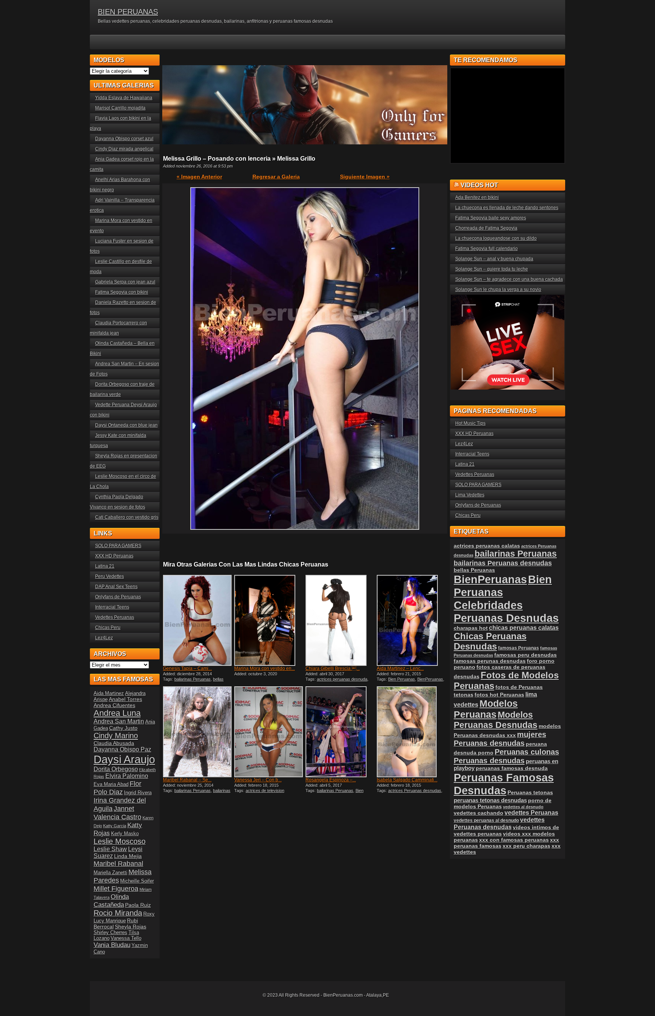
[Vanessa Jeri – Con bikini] (269, 731)
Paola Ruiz (138, 905)
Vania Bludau (112, 945)
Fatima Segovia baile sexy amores (490, 218)
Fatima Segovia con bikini (121, 292)
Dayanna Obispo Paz (122, 749)
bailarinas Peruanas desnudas (196, 792)
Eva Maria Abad (111, 784)
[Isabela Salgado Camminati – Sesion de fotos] (412, 731)
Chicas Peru (108, 627)
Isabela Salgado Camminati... (407, 780)
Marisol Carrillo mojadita (120, 108)
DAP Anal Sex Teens (116, 586)
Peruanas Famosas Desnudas (504, 784)
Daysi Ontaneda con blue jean (126, 425)
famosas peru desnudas (525, 655)
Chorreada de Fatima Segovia (486, 228)
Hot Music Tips (470, 423)
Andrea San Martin (119, 721)
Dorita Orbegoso (116, 769)
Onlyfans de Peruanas (118, 597)
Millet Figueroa (116, 888)
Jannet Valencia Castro (117, 813)
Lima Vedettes (469, 495)
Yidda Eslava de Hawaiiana (123, 97)
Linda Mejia (128, 856)
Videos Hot (479, 185)
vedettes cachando (478, 813)
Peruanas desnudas (489, 760)
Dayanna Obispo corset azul (124, 138)
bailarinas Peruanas (192, 679)
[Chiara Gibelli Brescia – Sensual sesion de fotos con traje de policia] (340, 620)
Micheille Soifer (137, 881)
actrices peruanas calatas (487, 546)
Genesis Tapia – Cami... (187, 668)
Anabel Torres (125, 699)
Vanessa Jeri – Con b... (258, 780)
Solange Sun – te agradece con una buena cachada (509, 279)
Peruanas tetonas (530, 792)
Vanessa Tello (126, 938)
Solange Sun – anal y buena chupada (494, 258)
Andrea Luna (117, 713)
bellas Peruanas (474, 570)
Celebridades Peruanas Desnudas (506, 611)
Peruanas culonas (527, 752)
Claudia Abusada (114, 743)
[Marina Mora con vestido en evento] (269, 620)
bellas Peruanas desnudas (193, 681)
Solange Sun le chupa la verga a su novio (498, 289)
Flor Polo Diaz (117, 788)
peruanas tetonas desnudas (490, 800)
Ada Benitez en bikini (477, 197)
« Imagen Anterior (199, 177)
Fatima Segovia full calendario (486, 248)
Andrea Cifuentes (114, 705)
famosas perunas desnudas (490, 661)
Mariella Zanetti (110, 872)
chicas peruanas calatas (524, 628)
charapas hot (471, 628)
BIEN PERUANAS (128, 12)
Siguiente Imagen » (365, 177)
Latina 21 (104, 566)
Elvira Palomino (126, 776)
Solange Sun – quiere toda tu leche (491, 269)
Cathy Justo (123, 728)
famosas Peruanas (518, 648)
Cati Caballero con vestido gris (126, 517)
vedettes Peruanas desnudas (499, 823)
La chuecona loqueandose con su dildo (496, 238)
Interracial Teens (112, 607)
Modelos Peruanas (486, 709)
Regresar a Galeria (276, 177)
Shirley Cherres (110, 932)
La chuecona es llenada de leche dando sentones (506, 207)
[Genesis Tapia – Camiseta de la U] (198, 620)
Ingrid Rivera (138, 792)
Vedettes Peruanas (114, 617)
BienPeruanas (430, 679)
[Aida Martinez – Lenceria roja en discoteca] (412, 620)
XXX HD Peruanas (114, 556)
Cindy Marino (116, 735)
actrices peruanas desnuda (342, 679)
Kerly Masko (125, 833)
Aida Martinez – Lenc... (400, 668)
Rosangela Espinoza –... (331, 780)
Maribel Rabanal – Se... (187, 780)
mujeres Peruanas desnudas (500, 738)
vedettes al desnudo (523, 807)
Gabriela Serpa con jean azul (125, 282)
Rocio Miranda (118, 913)
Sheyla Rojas (130, 927)
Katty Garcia (114, 825)
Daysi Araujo (124, 759)
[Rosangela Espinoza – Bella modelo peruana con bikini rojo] (340, 731)
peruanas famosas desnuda (512, 768)
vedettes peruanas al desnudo (486, 820)
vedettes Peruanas (531, 812)
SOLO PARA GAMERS (118, 545)
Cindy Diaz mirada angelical (124, 149)
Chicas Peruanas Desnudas (490, 641)
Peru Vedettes (109, 576)
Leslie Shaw (110, 849)
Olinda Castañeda (111, 900)
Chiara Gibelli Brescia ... (333, 668)
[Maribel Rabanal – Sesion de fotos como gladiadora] (198, 731)
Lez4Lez (104, 637)
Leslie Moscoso (120, 841)
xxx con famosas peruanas (514, 840)
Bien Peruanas (401, 679)
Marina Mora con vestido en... (264, 668)
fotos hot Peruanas (499, 695)
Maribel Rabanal (118, 863)
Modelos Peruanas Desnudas (495, 720)
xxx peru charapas (526, 846)
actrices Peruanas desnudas (414, 790)
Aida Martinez (109, 693)
